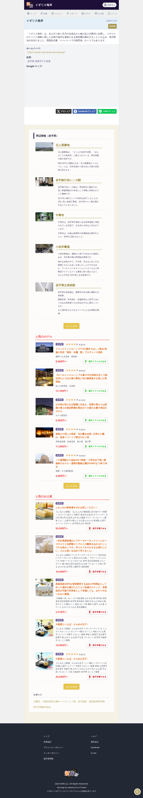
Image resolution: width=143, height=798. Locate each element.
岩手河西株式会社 (42, 707)
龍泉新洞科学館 (97, 701)
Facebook (95, 747)
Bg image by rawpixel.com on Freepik (71, 787)
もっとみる (71, 325)
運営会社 (95, 741)
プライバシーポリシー (53, 747)
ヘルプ (94, 736)
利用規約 (47, 741)
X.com (93, 753)
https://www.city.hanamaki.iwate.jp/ (46, 52)
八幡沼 (36, 701)
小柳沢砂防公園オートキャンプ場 (59, 701)
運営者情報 (48, 758)
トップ (46, 736)
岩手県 (112, 26)
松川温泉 (82, 701)
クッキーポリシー (51, 753)
